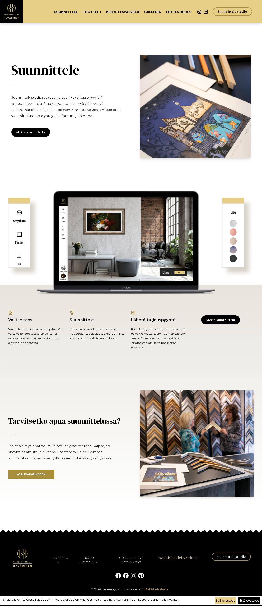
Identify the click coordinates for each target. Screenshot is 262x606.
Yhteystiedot (179, 12)
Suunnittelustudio (232, 11)
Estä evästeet (249, 600)
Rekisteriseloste (157, 589)
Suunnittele (66, 12)
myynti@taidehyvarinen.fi (178, 558)
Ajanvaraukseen (31, 474)
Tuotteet (92, 12)
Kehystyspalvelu (122, 12)
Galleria (152, 12)
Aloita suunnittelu (30, 132)
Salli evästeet (225, 600)
